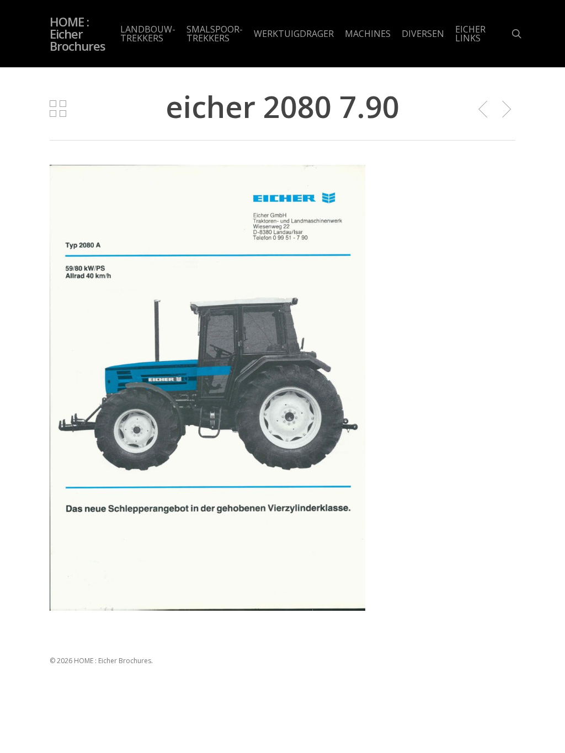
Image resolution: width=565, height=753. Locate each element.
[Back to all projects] (58, 108)
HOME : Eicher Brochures (77, 33)
